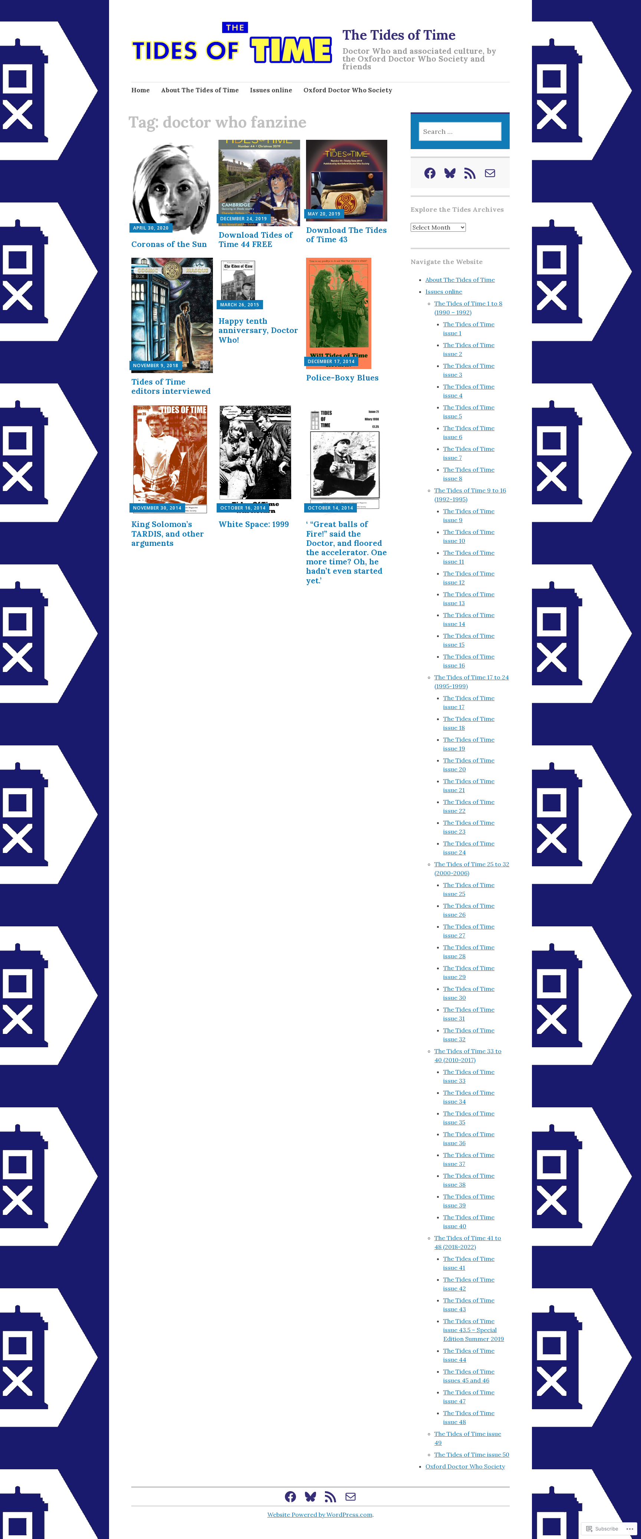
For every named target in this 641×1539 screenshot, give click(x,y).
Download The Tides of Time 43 (346, 234)
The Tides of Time (399, 34)
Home (140, 90)
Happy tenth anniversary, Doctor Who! (258, 330)
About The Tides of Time (200, 90)
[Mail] (490, 173)
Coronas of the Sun (169, 244)
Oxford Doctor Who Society (347, 90)
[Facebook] (430, 173)
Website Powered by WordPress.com (319, 1514)
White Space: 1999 (253, 524)
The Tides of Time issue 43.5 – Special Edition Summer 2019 (473, 1329)
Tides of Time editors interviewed (171, 386)
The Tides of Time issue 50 (471, 1454)
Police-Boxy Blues (342, 378)
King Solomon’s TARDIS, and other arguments (167, 533)
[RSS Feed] (470, 173)
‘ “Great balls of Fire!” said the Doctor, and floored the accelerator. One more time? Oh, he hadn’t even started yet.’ (346, 552)
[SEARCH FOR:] (460, 131)
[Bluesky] (450, 173)
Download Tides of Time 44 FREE (255, 239)
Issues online (271, 90)
